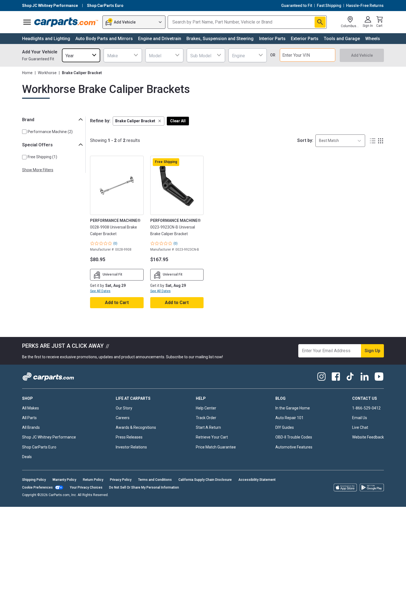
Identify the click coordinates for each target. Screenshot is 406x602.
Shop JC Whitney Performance (49, 437)
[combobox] (81, 55)
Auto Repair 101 (289, 418)
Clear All (178, 121)
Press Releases (129, 437)
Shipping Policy (34, 480)
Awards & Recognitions (136, 427)
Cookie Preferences (37, 487)
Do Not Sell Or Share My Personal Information (144, 487)
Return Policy (93, 480)
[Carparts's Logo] (66, 22)
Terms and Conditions (155, 480)
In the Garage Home (292, 408)
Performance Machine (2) (50, 131)
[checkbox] (24, 131)
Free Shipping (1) (42, 157)
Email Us (359, 418)
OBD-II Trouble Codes (293, 437)
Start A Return (208, 427)
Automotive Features (293, 447)
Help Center (206, 408)
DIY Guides (284, 427)
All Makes (30, 408)
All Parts (29, 418)
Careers (123, 418)
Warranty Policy (64, 480)
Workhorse (47, 73)
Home (27, 73)
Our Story (124, 408)
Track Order (206, 418)
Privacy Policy (120, 480)
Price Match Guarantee (216, 447)
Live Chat (360, 427)
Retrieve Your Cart (212, 437)
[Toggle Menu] (27, 22)
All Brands (31, 427)
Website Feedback (368, 437)
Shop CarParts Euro (39, 447)
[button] (138, 121)
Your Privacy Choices (86, 487)
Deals (27, 457)
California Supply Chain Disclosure (205, 480)
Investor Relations (131, 447)
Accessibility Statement (257, 480)
